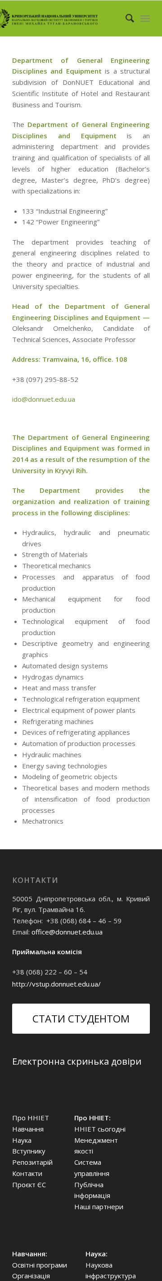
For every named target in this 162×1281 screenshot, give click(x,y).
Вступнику (28, 1150)
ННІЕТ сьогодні (100, 1128)
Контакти (27, 1173)
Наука (22, 1140)
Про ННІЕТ (30, 1117)
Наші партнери (98, 1206)
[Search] (125, 18)
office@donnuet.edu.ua (67, 931)
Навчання (28, 1128)
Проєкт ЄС (29, 1184)
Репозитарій (32, 1162)
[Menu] (145, 18)
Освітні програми (39, 1264)
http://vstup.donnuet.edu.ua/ (56, 983)
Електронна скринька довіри (76, 1061)
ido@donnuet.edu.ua (43, 399)
